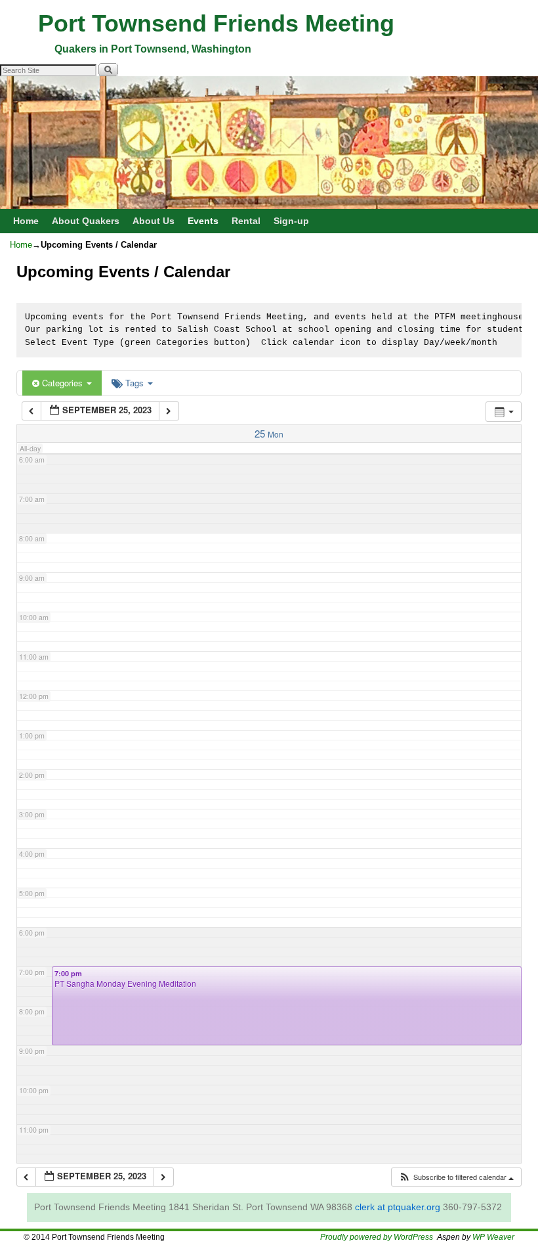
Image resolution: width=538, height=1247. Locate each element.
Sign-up (291, 220)
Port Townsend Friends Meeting (216, 23)
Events (203, 220)
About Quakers (85, 220)
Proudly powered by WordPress (376, 1237)
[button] (456, 1177)
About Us (154, 220)
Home (26, 220)
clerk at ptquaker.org (397, 1207)
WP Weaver (493, 1237)
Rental (246, 220)
